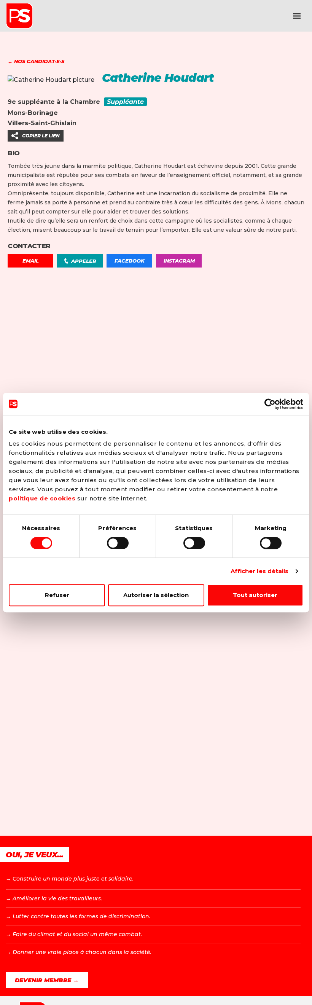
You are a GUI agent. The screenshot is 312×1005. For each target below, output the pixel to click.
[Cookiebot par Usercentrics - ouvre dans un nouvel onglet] (270, 404)
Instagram (179, 261)
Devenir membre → (47, 980)
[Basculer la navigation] (297, 16)
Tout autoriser (255, 595)
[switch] (118, 543)
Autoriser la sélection (156, 595)
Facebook (130, 261)
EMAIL (30, 261)
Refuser (57, 595)
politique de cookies (42, 498)
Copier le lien (41, 136)
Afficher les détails (260, 571)
